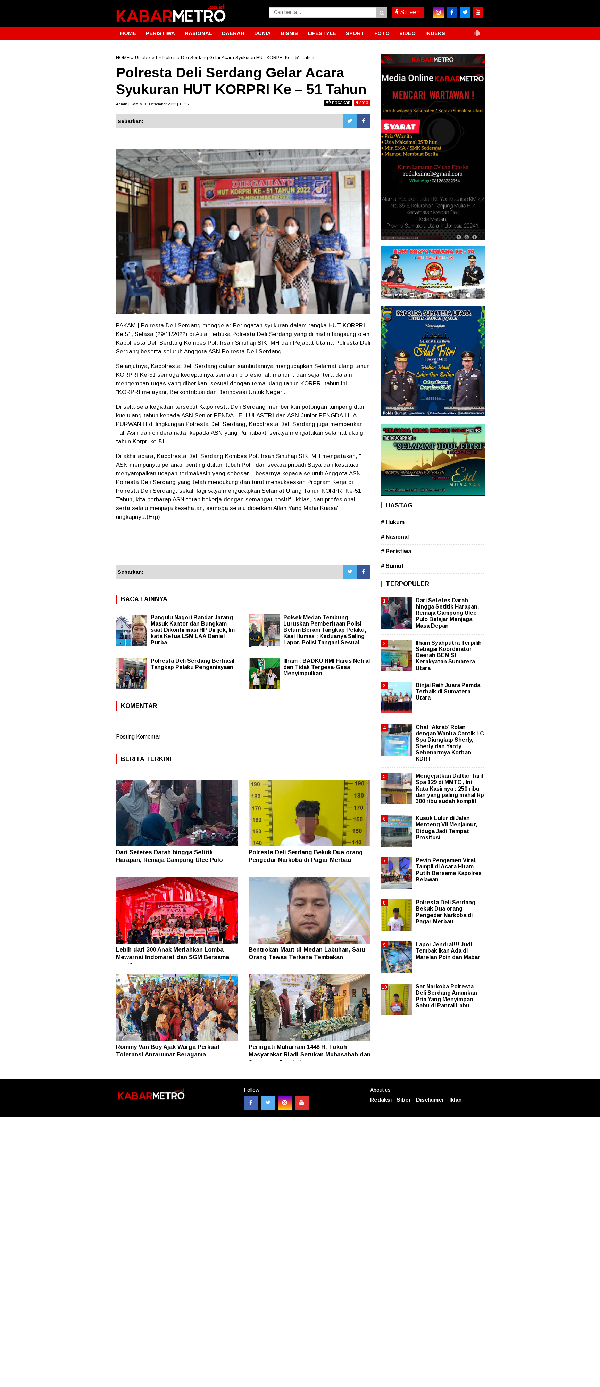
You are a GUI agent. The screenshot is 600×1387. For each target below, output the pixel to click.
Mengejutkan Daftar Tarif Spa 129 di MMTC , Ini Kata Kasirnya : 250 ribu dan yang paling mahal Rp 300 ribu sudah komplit (450, 788)
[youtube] (478, 12)
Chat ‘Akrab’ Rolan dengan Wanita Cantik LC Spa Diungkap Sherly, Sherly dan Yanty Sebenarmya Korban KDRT (450, 743)
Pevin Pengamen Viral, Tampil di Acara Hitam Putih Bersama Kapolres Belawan (449, 869)
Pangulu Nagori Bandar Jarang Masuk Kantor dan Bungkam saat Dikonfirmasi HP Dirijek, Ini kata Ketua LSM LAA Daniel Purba (193, 629)
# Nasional (395, 537)
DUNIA (262, 33)
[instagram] (438, 12)
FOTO (382, 33)
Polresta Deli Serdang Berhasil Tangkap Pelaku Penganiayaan (192, 664)
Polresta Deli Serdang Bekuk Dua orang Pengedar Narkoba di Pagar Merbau (445, 911)
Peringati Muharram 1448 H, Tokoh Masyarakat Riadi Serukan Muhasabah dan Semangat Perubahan (309, 1055)
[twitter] (465, 12)
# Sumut (392, 566)
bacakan (340, 102)
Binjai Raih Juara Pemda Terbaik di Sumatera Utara (448, 691)
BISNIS (289, 33)
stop (363, 102)
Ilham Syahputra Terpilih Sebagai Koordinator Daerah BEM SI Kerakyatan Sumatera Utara (449, 655)
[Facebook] (363, 121)
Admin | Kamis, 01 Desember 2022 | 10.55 (152, 104)
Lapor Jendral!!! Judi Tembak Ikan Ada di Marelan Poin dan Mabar (448, 950)
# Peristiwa (396, 551)
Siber (404, 1100)
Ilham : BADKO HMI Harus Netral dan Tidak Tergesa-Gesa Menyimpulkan (326, 667)
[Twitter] (350, 121)
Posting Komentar (138, 737)
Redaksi (381, 1100)
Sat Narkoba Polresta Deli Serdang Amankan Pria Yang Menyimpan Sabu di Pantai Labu (446, 996)
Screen (409, 12)
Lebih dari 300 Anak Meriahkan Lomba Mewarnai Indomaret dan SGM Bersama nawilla (172, 957)
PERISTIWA (160, 33)
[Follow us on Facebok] (251, 1103)
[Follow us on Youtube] (302, 1103)
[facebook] (452, 12)
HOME (128, 33)
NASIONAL (198, 33)
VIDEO (407, 33)
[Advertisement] (243, 546)
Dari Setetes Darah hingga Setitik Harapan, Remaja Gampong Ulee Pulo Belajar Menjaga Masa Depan (169, 860)
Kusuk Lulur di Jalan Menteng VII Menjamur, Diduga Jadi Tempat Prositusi (446, 827)
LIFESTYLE (322, 33)
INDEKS (435, 33)
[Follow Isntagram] (285, 1103)
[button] (477, 30)
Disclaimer (430, 1100)
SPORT (355, 33)
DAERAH (233, 33)
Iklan (455, 1100)
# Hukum (393, 522)
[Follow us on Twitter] (268, 1103)
